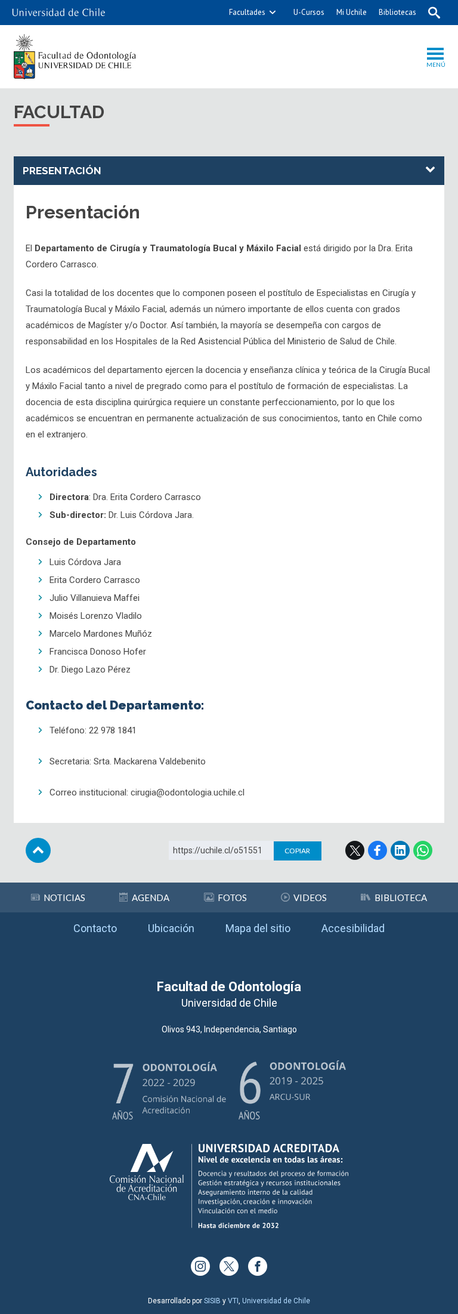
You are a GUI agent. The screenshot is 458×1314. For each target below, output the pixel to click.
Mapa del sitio (257, 928)
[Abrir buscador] (434, 12)
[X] (229, 1266)
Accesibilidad (353, 928)
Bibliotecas (397, 12)
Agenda (150, 897)
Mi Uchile (351, 12)
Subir (38, 850)
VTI (233, 1301)
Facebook (377, 850)
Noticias (64, 897)
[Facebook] (257, 1266)
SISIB (212, 1301)
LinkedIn (400, 850)
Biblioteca (401, 897)
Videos (310, 897)
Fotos (232, 897)
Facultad (59, 111)
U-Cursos (308, 12)
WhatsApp (422, 850)
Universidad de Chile (276, 1301)
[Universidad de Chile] (58, 12)
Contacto (95, 928)
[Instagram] (200, 1266)
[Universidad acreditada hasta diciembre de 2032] (229, 1186)
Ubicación (171, 928)
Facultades (247, 12)
